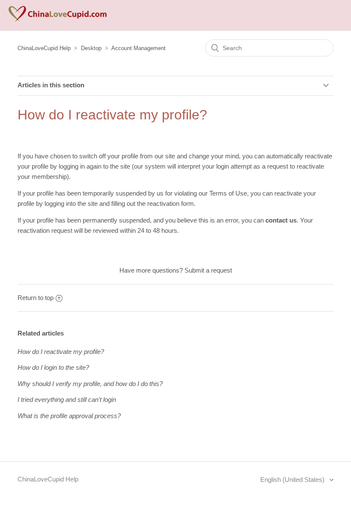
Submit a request (208, 270)
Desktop (91, 48)
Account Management (138, 48)
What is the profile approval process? (69, 415)
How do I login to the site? (53, 367)
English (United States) (293, 479)
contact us (281, 220)
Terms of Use (228, 193)
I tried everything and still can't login (67, 399)
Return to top (36, 297)
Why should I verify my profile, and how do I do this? (90, 383)
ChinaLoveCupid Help (44, 48)
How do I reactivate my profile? (61, 351)
